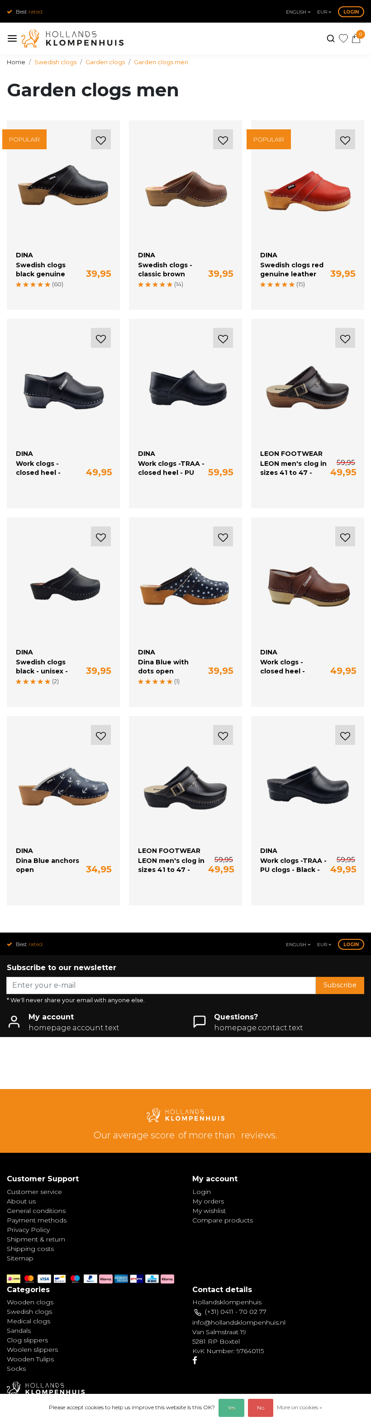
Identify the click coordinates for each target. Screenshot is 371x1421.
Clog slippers (27, 1340)
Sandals (19, 1330)
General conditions (36, 1211)
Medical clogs (28, 1321)
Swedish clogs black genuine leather (41, 274)
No (260, 1407)
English (297, 12)
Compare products (222, 1220)
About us (21, 1201)
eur (322, 12)
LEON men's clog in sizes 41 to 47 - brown (293, 472)
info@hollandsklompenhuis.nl (238, 1322)
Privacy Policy (28, 1230)
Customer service (34, 1192)
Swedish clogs (55, 62)
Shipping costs (30, 1249)
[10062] (49, 296)
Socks (16, 1368)
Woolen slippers (32, 1349)
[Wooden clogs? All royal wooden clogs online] (72, 38)
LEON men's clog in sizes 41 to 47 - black (171, 870)
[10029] (34, 296)
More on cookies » (299, 1407)
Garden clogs (105, 62)
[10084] (64, 296)
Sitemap (20, 1258)
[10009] (26, 296)
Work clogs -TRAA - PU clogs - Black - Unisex (293, 870)
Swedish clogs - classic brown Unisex (165, 274)
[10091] (72, 296)
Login (351, 12)
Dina (24, 255)
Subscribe (340, 985)
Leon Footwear (291, 454)
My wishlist (209, 1211)
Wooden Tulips (30, 1359)
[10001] (18, 296)
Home (16, 62)
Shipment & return (36, 1239)
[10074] (57, 296)
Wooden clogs (30, 1302)
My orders (208, 1201)
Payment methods (37, 1220)
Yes (231, 1407)
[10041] (41, 296)
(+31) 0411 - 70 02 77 (235, 1311)
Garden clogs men (161, 62)
